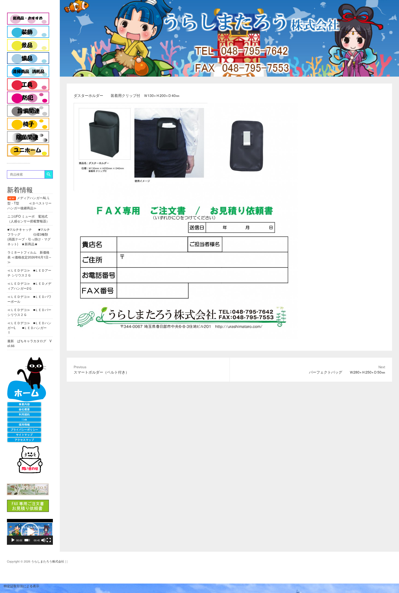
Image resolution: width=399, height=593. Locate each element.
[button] (30, 532)
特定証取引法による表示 (19, 586)
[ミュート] (43, 540)
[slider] (27, 540)
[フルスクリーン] (48, 540)
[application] (30, 532)
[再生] (13, 540)
